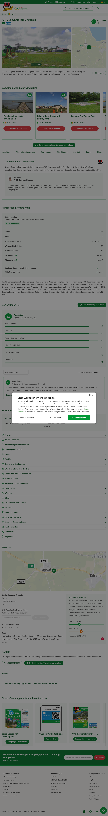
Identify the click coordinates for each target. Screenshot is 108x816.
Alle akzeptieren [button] (79, 417)
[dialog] (54, 408)
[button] (26, 417)
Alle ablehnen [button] (56, 417)
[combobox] (90, 395)
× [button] (93, 395)
